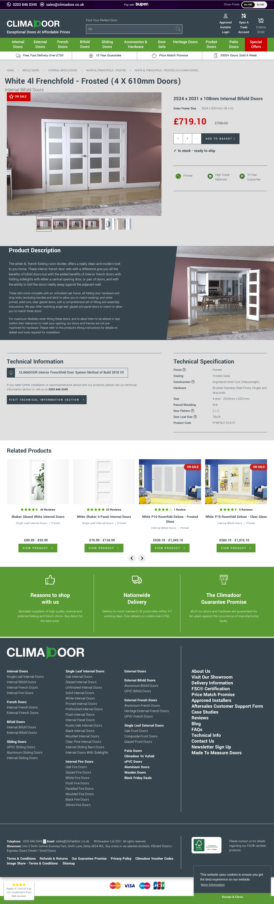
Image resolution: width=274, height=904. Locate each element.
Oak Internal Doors (79, 676)
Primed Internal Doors (81, 703)
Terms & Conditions (21, 858)
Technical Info (206, 735)
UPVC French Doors (138, 716)
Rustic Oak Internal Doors (84, 725)
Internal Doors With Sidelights (87, 752)
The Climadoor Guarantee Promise (224, 598)
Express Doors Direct (22, 851)
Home (10, 70)
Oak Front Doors (136, 731)
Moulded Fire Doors (80, 794)
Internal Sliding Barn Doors (85, 747)
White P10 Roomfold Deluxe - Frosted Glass (170, 519)
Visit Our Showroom (212, 677)
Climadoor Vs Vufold (139, 756)
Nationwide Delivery (137, 598)
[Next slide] (142, 558)
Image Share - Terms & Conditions (32, 863)
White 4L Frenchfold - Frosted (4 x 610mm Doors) (167, 70)
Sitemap (69, 863)
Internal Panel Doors (80, 720)
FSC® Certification (211, 689)
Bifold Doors (31, 70)
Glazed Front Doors (138, 741)
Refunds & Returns (54, 858)
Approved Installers (211, 700)
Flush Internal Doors (80, 714)
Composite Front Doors (140, 736)
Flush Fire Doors (77, 783)
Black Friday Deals (138, 778)
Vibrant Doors (161, 846)
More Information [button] (213, 885)
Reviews (200, 718)
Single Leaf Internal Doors (31, 523)
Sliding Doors (16, 741)
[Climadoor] (33, 27)
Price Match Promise (213, 694)
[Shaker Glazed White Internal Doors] (38, 481)
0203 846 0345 (25, 4)
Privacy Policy (121, 858)
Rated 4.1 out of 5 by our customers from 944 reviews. (19, 892)
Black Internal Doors (80, 731)
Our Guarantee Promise (89, 858)
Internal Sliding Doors (22, 758)
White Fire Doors (77, 778)
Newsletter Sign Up (211, 747)
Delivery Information (212, 683)
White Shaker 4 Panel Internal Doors (104, 516)
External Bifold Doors (22, 732)
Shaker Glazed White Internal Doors (37, 516)
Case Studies (205, 712)
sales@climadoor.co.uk (65, 4)
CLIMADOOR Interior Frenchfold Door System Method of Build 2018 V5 (71, 372)
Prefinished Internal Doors (84, 709)
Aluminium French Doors (142, 705)
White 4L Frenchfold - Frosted (106, 70)
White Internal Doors (80, 698)
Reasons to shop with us (50, 598)
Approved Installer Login (225, 27)
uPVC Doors (133, 761)
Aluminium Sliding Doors (24, 752)
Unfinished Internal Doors (84, 687)
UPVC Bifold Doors (137, 691)
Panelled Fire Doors (79, 788)
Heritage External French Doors (146, 711)
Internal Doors (17, 671)
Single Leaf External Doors (144, 725)
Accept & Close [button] (232, 896)
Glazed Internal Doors (81, 682)
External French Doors (23, 713)
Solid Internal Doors (80, 693)
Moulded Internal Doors (82, 736)
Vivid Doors (48, 851)
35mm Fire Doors (78, 805)
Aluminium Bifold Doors (141, 685)
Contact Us (203, 741)
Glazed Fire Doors (78, 772)
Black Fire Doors (77, 799)
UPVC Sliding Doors (21, 747)
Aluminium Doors (136, 767)
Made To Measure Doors (217, 753)
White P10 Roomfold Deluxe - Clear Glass (236, 516)
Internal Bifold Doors (62, 70)
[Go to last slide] (132, 558)
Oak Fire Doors (76, 767)
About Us (201, 671)
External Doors (135, 671)
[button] (155, 98)
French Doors (16, 702)
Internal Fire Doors (20, 693)
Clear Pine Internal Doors (83, 741)
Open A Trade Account (243, 27)
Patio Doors (133, 750)
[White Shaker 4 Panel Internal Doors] (104, 481)
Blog (196, 724)
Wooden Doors (135, 772)
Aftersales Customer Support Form (227, 706)
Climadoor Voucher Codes (154, 858)
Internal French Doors (22, 687)
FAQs (197, 729)
